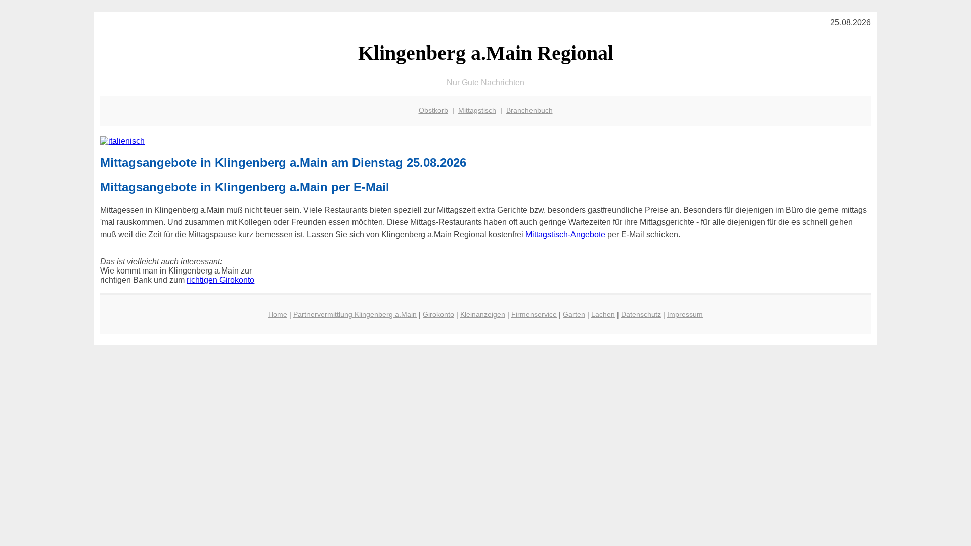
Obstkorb (433, 110)
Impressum (685, 314)
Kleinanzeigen (482, 314)
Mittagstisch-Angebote (565, 234)
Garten (574, 314)
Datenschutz (641, 314)
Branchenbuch (529, 110)
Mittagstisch (477, 110)
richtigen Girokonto (220, 280)
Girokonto (438, 314)
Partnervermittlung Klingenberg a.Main (355, 314)
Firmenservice (534, 314)
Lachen (603, 314)
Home (277, 314)
